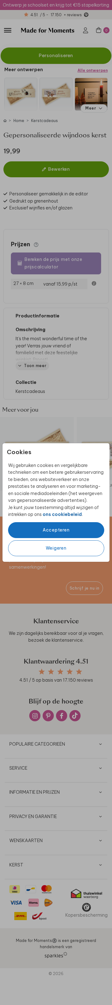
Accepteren (56, 530)
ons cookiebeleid (62, 514)
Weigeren (56, 548)
